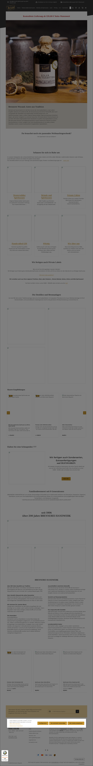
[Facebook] (45, 750)
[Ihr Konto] (79, 7)
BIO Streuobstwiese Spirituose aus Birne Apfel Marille (19, 425)
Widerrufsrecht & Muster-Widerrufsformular (35, 732)
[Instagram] (47, 750)
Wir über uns (74, 243)
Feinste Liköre (73, 195)
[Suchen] (72, 7)
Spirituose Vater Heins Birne (42, 682)
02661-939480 (13, 728)
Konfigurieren (43, 723)
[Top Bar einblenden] (85, 7)
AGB (30, 729)
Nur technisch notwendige (58, 723)
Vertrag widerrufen (79, 759)
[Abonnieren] (77, 711)
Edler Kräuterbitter (67, 424)
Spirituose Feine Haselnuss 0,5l (71, 682)
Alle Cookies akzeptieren (75, 723)
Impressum (20, 725)
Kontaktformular (12, 737)
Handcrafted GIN (19, 243)
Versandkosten (55, 762)
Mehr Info (66, 478)
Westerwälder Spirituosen (19, 196)
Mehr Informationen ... (15, 723)
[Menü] (7, 751)
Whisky (46, 243)
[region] (46, 412)
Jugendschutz (32, 740)
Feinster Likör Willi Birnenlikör (43, 424)
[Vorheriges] (8, 412)
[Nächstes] (70, 8)
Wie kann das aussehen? (46, 275)
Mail (66, 283)
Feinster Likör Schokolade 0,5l (15, 682)
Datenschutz (13, 725)
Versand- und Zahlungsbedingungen (34, 736)
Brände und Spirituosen (46, 196)
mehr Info (66, 160)
